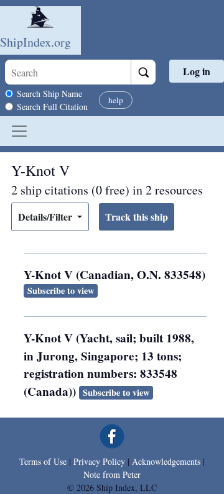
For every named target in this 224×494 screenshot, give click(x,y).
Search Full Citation (52, 106)
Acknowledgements (166, 461)
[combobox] (68, 72)
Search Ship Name (49, 93)
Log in (196, 71)
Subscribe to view (60, 290)
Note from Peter (112, 474)
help (115, 100)
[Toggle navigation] (19, 131)
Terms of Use (43, 461)
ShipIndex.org (35, 42)
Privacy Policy (99, 461)
